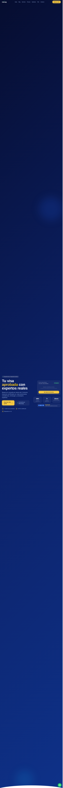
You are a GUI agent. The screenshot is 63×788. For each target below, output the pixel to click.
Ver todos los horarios (49, 392)
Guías (16, 1)
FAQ (38, 1)
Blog (19, 1)
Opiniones (34, 1)
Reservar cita (56, 1)
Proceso (28, 1)
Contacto (42, 1)
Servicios (24, 1)
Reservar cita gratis (7, 403)
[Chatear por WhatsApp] (59, 785)
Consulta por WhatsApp (22, 403)
